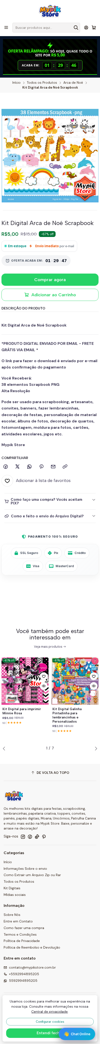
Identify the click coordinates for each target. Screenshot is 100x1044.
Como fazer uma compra (24, 928)
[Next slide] (95, 748)
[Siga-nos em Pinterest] (44, 836)
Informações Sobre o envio (25, 868)
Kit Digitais (12, 888)
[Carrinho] (94, 28)
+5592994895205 (24, 974)
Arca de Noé (73, 82)
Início (16, 82)
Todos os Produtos (42, 82)
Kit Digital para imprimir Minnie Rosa (21, 711)
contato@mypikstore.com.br (32, 967)
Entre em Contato (18, 921)
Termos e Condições (20, 934)
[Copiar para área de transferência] (65, 466)
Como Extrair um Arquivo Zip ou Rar (32, 875)
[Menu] (6, 27)
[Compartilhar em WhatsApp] (29, 466)
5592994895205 (23, 980)
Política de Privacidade (22, 941)
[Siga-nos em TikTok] (36, 836)
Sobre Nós (12, 914)
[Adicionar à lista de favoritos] (44, 676)
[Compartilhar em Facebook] (5, 466)
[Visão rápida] (44, 686)
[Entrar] (86, 27)
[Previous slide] (5, 748)
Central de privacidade (49, 1011)
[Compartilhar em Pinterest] (41, 466)
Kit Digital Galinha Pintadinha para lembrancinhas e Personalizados (67, 715)
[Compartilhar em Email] (53, 466)
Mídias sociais (15, 894)
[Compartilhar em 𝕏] (17, 466)
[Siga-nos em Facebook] (29, 836)
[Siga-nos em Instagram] (22, 836)
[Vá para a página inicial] (50, 11)
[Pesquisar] (76, 27)
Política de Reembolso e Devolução (32, 947)
